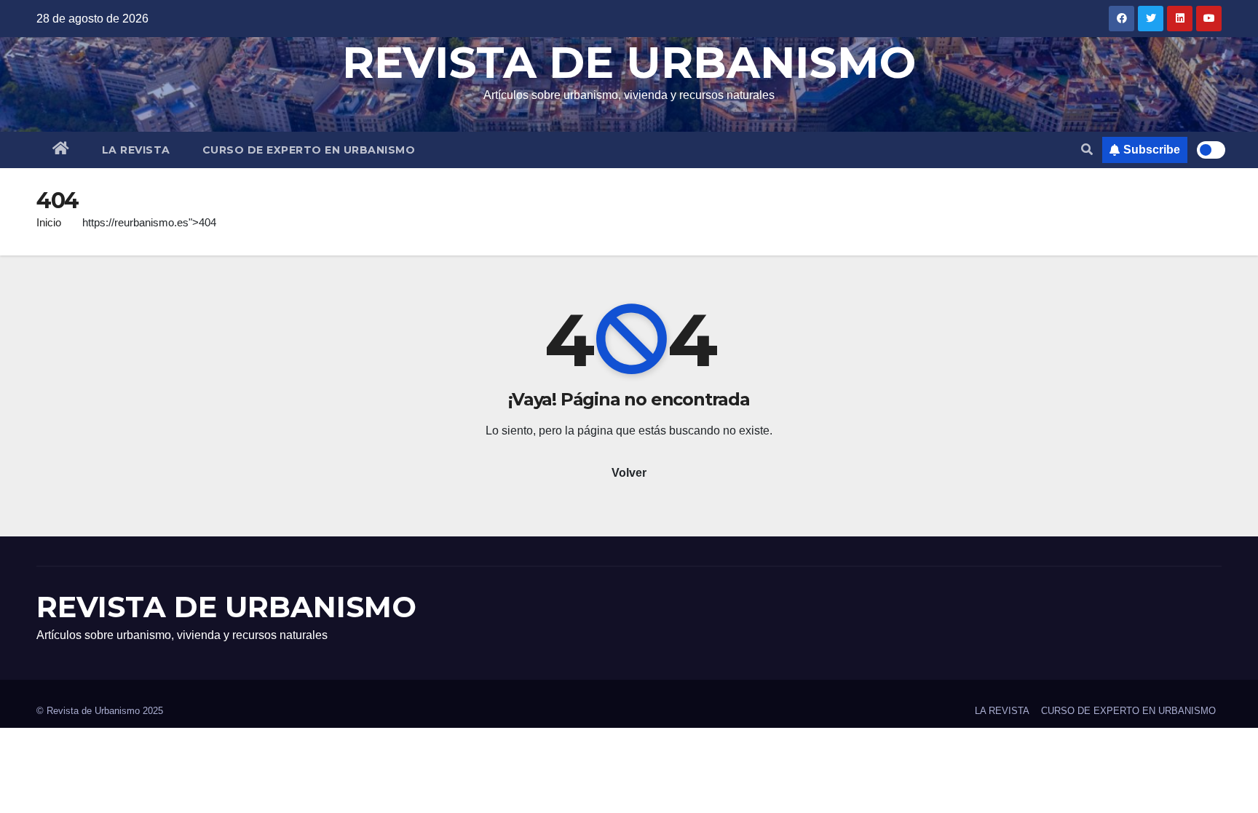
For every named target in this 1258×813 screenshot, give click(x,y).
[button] (1087, 149)
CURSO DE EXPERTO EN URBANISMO (309, 149)
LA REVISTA (136, 149)
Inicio (48, 222)
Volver (629, 473)
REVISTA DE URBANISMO (629, 62)
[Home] (61, 150)
